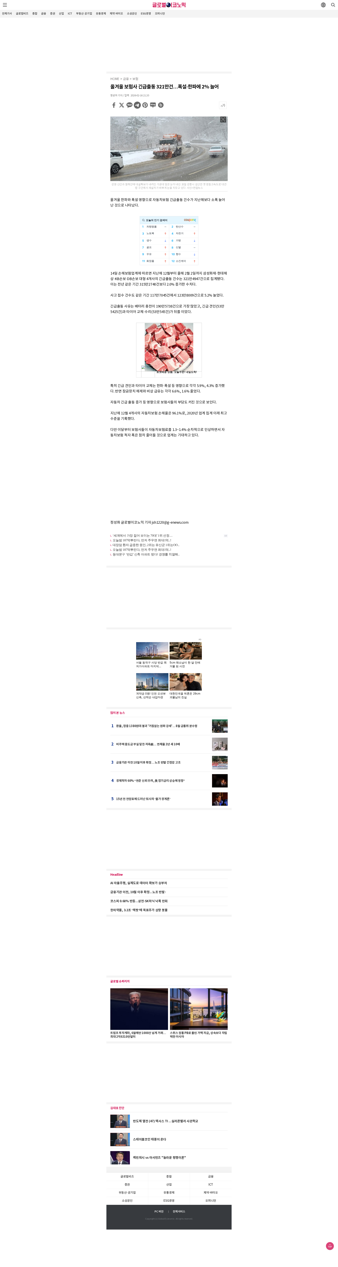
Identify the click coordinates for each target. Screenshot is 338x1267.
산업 (61, 13)
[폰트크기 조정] (223, 105)
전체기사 (7, 13)
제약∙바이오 (116, 13)
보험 (135, 79)
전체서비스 (179, 1211)
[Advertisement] (169, 44)
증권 (52, 13)
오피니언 (160, 13)
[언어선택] (323, 5)
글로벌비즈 (22, 13)
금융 (43, 13)
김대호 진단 (117, 1108)
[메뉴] (5, 5)
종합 (34, 13)
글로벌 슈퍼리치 (120, 981)
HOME (114, 79)
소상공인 (132, 13)
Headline (116, 875)
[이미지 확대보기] (223, 119)
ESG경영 (146, 13)
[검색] (333, 5)
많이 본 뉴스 (117, 713)
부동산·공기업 (84, 13)
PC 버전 (159, 1211)
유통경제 (101, 13)
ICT (70, 13)
